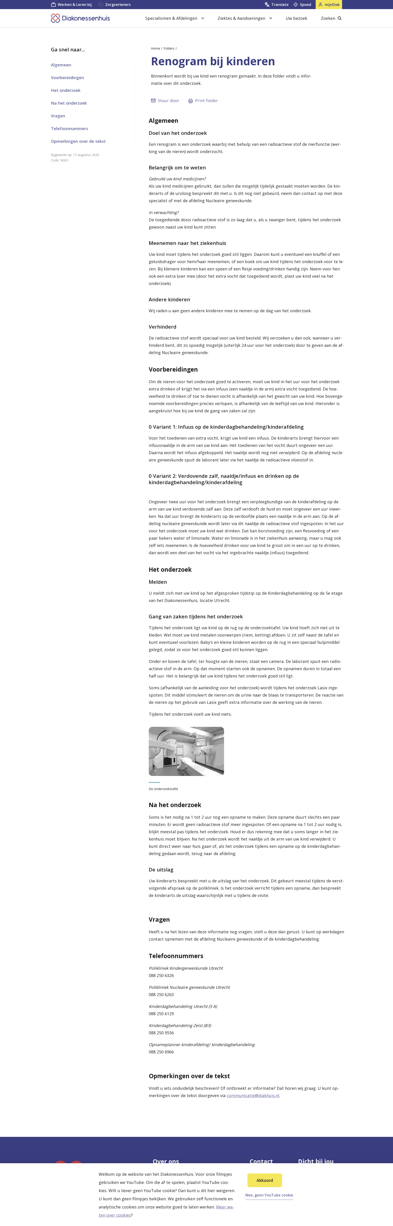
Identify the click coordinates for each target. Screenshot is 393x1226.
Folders (169, 48)
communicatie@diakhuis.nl (253, 1095)
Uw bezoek (296, 18)
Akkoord (265, 1180)
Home (155, 48)
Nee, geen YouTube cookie (269, 1195)
